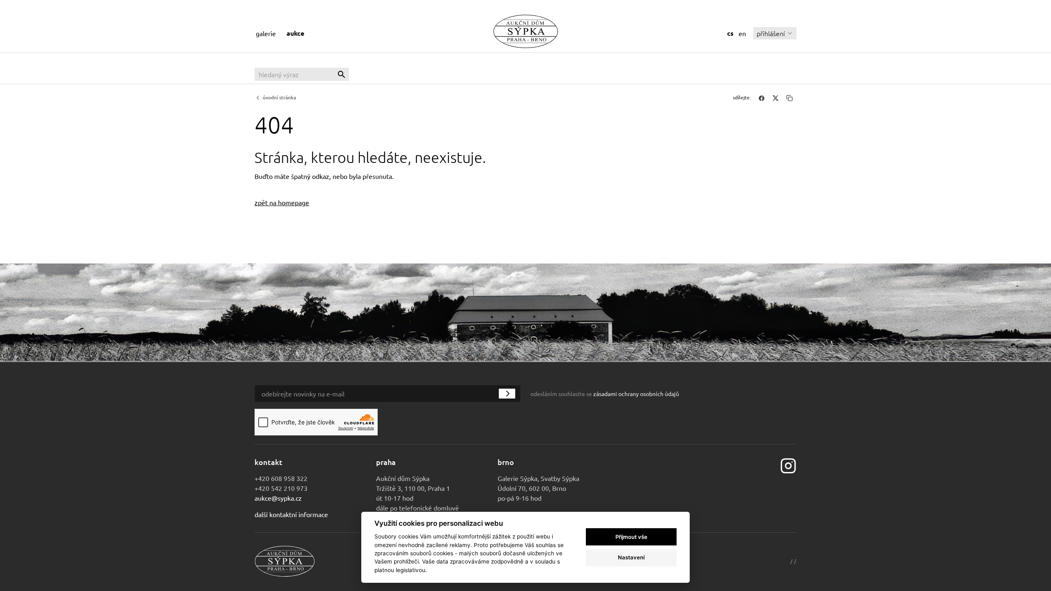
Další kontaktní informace (291, 514)
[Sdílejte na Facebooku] (761, 97)
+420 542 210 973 (281, 488)
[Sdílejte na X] (775, 97)
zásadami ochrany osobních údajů (636, 393)
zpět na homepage (282, 202)
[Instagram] (788, 465)
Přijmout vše (631, 537)
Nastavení (631, 557)
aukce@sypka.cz (278, 498)
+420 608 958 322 (281, 478)
